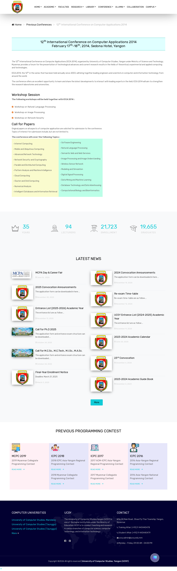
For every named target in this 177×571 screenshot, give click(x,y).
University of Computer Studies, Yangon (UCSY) (105, 561)
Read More (17, 469)
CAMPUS (150, 7)
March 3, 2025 (43, 382)
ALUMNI (119, 7)
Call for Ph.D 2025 (45, 329)
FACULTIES (63, 7)
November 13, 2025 (45, 318)
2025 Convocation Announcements (55, 287)
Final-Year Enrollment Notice (51, 372)
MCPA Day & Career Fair (48, 272)
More (96, 402)
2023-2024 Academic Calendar (132, 336)
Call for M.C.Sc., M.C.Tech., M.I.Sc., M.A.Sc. (58, 350)
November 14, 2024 (124, 283)
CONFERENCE (104, 7)
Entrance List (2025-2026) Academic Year (59, 308)
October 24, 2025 (44, 342)
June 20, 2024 (122, 342)
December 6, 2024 (124, 363)
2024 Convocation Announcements (134, 272)
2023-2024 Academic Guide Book (133, 379)
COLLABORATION (135, 7)
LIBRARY (90, 7)
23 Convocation (124, 357)
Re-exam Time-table (126, 293)
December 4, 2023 (124, 384)
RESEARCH (76, 7)
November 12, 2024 (124, 304)
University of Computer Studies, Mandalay (34, 520)
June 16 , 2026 (43, 277)
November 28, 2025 (45, 297)
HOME (37, 7)
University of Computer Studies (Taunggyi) (34, 529)
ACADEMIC (49, 7)
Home (18, 24)
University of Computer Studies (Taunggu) (34, 524)
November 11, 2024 (124, 329)
